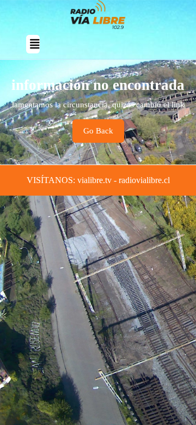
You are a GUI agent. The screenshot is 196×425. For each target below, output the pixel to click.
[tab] (33, 44)
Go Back (103, 134)
